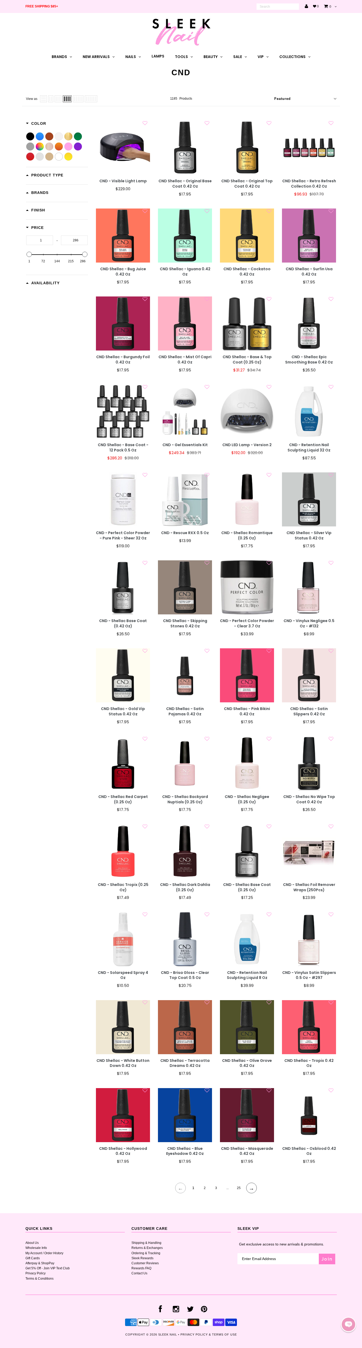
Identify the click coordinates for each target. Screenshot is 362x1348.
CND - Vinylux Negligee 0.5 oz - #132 (309, 623)
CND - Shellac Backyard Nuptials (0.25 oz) (185, 799)
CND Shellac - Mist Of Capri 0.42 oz (184, 359)
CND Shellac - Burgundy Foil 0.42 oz (123, 359)
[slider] (29, 254)
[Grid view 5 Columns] (78, 98)
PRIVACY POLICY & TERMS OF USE (208, 1334)
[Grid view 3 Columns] (58, 98)
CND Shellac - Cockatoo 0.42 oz (247, 272)
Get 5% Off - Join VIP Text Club (47, 1268)
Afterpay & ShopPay (39, 1263)
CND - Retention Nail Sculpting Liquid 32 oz (309, 447)
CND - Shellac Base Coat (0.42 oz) (123, 623)
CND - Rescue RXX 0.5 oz (185, 532)
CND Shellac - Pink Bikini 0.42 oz (247, 711)
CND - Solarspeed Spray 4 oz (123, 975)
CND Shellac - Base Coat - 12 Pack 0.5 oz (123, 447)
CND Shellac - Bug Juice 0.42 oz (123, 272)
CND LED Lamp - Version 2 (247, 444)
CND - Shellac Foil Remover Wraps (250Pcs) (309, 887)
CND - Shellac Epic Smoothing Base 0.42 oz (309, 359)
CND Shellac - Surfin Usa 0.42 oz (309, 272)
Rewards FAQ (141, 1268)
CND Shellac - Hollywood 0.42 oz (123, 1151)
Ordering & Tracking (145, 1253)
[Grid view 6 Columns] (91, 98)
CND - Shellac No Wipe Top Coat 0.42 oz (309, 799)
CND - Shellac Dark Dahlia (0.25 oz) (185, 887)
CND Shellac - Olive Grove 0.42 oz (247, 1063)
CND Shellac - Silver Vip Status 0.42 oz (309, 535)
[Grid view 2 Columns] (50, 98)
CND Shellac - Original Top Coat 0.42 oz (247, 184)
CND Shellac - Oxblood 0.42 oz (309, 1151)
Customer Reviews (145, 1263)
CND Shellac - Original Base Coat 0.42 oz (185, 184)
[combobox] (278, 6)
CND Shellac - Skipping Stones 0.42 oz (185, 623)
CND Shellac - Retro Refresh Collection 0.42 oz (309, 184)
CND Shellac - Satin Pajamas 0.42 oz (185, 711)
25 (239, 1188)
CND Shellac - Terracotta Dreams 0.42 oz (185, 1063)
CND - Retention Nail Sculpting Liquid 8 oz (247, 975)
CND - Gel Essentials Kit (185, 444)
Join (327, 1258)
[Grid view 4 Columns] (67, 98)
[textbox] (39, 240)
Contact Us (139, 1273)
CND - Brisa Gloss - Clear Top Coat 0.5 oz (185, 975)
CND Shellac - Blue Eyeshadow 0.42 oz (185, 1151)
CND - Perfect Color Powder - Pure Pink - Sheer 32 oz (123, 535)
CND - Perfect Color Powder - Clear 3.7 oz (247, 623)
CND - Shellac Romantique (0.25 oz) (247, 535)
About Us (32, 1243)
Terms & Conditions (39, 1278)
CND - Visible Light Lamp (123, 181)
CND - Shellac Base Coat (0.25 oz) (247, 887)
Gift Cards (32, 1258)
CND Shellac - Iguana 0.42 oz (185, 272)
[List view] (43, 98)
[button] (348, 1324)
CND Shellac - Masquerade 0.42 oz (247, 1151)
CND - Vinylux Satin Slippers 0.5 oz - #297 (309, 975)
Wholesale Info (36, 1248)
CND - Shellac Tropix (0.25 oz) (123, 887)
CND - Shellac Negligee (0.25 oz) (247, 799)
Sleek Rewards (142, 1258)
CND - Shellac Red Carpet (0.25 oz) (123, 799)
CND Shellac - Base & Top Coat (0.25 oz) (247, 359)
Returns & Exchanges (147, 1248)
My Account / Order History (44, 1253)
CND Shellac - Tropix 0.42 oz (309, 1063)
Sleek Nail (167, 1334)
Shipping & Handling (146, 1243)
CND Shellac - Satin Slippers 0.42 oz (309, 711)
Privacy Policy (35, 1273)
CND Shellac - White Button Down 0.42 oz (122, 1063)
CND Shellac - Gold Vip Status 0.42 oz (123, 711)
